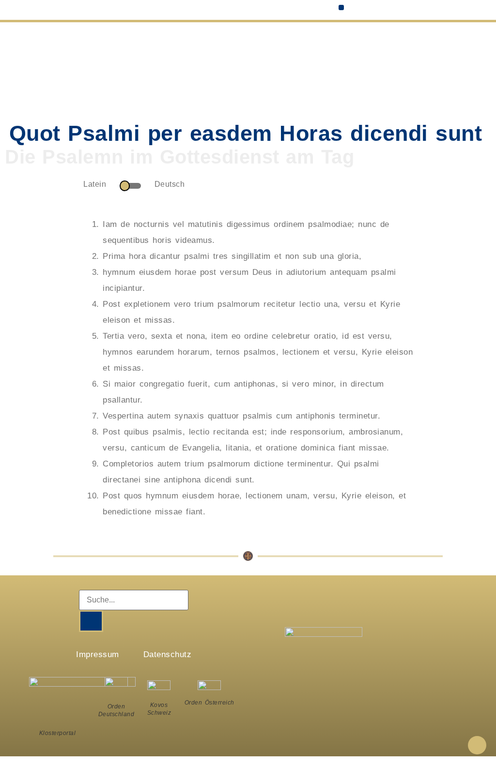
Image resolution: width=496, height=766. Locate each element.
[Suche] (91, 621)
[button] (341, 7)
